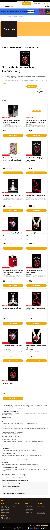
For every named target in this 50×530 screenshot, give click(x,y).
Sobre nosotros (4, 506)
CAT (45, 3)
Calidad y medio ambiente (6, 507)
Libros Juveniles (4, 16)
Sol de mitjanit (8, 383)
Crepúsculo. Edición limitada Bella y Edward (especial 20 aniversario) (12, 160)
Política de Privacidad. (41, 513)
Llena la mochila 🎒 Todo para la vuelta (25, 1)
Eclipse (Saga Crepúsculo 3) (35, 195)
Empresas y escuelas (5, 512)
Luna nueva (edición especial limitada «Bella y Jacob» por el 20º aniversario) (36, 122)
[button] (45, 7)
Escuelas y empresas (26, 3)
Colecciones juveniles (13, 16)
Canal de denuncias (28, 512)
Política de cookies (28, 510)
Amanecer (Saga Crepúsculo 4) (13, 195)
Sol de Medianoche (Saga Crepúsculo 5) (18, 69)
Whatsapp (39, 508)
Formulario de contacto (41, 506)
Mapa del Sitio (16, 527)
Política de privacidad (29, 509)
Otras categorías (6, 42)
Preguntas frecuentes (29, 506)
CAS (47, 3)
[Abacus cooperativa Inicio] (8, 7)
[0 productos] (48, 7)
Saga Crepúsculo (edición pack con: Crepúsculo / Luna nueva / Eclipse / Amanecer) (13, 272)
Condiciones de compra (29, 507)
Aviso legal (27, 513)
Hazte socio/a (15, 506)
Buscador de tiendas (5, 509)
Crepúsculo (21, 16)
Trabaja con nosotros (5, 510)
